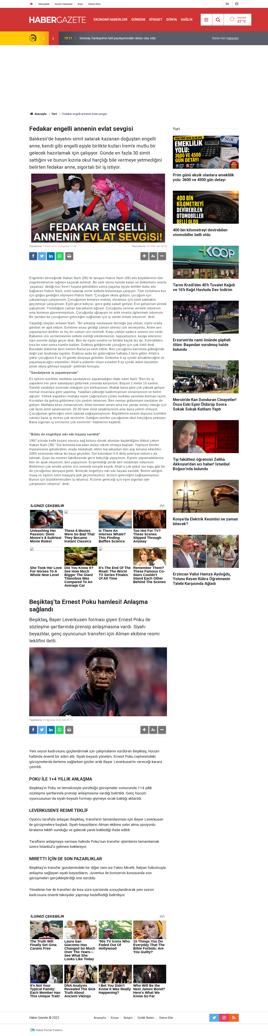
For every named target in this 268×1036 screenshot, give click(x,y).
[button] (144, 256)
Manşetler (44, 4)
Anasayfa (100, 1018)
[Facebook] (33, 256)
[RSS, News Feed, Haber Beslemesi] (234, 1018)
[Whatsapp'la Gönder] (60, 256)
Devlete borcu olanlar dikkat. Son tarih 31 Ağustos (113, 38)
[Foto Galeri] (236, 4)
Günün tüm (225, 38)
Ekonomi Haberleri (110, 19)
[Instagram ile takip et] (224, 1018)
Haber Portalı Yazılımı (49, 1030)
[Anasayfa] (31, 4)
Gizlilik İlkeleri (146, 1018)
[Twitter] (42, 256)
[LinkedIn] (51, 256)
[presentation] (43, 38)
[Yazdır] (69, 256)
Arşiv (80, 4)
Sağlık (187, 19)
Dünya (171, 19)
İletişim (128, 1018)
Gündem (138, 19)
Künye (115, 1018)
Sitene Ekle (94, 4)
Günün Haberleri (64, 4)
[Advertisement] (134, 78)
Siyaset (155, 19)
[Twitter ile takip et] (214, 1018)
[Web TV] (227, 4)
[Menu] (206, 20)
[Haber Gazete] (57, 19)
